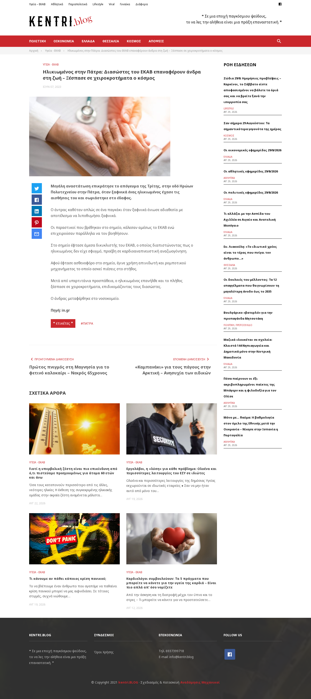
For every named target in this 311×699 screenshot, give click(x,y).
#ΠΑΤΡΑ (87, 323)
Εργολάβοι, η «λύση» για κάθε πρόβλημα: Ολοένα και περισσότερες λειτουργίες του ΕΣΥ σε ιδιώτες (171, 471)
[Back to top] (298, 686)
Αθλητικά (57, 4)
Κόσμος (134, 41)
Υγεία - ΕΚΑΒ (51, 64)
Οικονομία (64, 41)
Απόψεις (156, 41)
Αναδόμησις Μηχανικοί (200, 682)
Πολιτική (37, 41)
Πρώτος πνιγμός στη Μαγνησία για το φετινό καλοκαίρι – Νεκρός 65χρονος (69, 370)
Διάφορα (141, 4)
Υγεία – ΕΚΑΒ (37, 4)
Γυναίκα (125, 4)
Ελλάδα (88, 41)
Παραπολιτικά (78, 4)
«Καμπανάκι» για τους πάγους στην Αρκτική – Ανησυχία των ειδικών (172, 370)
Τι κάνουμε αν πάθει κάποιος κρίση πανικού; (67, 578)
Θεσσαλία (110, 41)
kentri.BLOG (128, 682)
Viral (112, 4)
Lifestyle (98, 4)
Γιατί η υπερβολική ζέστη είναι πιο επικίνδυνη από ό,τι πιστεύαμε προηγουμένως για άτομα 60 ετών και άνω (73, 473)
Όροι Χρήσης (104, 652)
